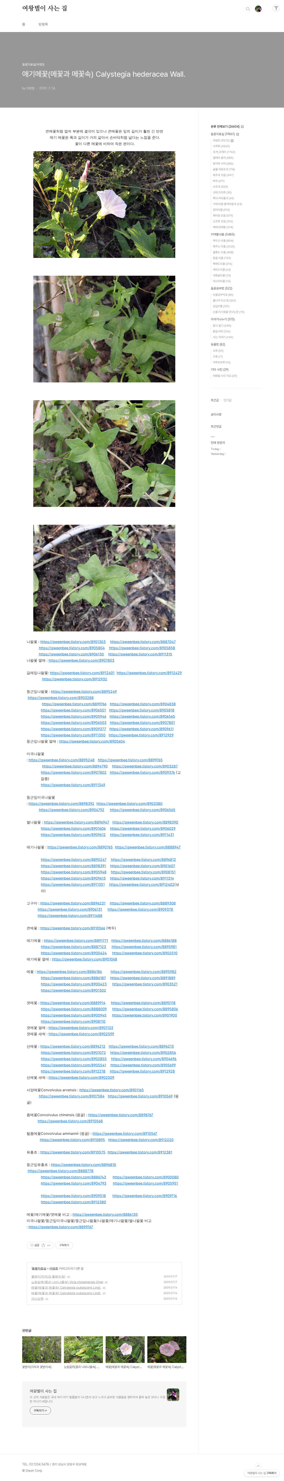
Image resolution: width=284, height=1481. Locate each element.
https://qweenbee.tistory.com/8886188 (144, 940)
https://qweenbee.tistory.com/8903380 (129, 803)
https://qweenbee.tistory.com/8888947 (148, 847)
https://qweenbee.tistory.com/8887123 (73, 946)
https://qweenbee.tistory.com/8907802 (73, 772)
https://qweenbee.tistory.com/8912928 (142, 1071)
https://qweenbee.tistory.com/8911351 (73, 884)
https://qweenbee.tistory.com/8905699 (143, 1065)
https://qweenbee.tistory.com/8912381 (140, 1152)
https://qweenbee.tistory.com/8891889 (142, 978)
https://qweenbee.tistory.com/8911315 (140, 654)
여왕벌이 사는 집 (44, 9)
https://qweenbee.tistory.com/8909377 (73, 729)
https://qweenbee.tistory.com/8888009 (74, 1009)
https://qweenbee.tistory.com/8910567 (125, 1133)
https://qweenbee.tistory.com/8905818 (141, 710)
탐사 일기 (222, 325)
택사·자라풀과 (223, 198)
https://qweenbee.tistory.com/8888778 (60, 1171)
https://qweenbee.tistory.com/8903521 (145, 984)
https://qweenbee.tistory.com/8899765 (130, 760)
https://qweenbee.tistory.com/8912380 (73, 1202)
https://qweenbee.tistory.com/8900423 (74, 984)
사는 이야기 (223, 337)
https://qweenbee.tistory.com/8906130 (71, 654)
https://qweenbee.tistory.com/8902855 (74, 1059)
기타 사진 (220, 369)
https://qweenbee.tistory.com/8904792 (71, 810)
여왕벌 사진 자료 (225, 376)
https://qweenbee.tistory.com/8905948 (73, 872)
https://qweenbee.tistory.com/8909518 (73, 1196)
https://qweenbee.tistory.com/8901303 (73, 641)
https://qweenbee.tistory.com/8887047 (143, 641)
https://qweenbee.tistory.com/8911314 (142, 878)
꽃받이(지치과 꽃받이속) (48, 1276)
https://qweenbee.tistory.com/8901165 (111, 1090)
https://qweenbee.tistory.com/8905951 (145, 1183)
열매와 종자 (223, 157)
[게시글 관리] (49, 1245)
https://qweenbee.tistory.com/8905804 (72, 648)
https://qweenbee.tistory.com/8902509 (81, 1077)
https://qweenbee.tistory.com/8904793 (73, 1183)
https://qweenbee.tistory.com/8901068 (84, 959)
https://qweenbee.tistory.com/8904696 (143, 1059)
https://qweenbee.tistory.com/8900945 (73, 1015)
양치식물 (221, 209)
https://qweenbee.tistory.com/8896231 (72, 903)
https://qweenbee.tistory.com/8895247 (73, 859)
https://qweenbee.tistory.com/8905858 (142, 648)
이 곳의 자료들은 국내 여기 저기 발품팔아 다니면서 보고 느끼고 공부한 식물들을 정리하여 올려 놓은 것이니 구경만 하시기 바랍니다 (97, 1399)
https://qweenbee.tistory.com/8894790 (75, 766)
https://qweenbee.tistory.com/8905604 (92, 741)
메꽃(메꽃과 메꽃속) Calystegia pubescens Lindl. (66, 1287)
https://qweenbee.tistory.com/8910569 (140, 1096)
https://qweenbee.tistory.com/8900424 (74, 953)
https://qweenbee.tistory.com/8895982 (143, 971)
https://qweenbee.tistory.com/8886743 (73, 1177)
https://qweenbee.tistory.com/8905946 (73, 716)
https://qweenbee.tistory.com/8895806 (145, 1009)
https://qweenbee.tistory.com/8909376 (142, 772)
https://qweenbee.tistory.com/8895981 (144, 946)
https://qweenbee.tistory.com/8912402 (141, 884)
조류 (218, 350)
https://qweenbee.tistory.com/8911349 (73, 785)
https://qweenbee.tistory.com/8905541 (73, 1065)
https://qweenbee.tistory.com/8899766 (74, 704)
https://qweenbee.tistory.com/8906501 (73, 710)
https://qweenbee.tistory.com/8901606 (73, 828)
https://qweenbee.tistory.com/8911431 (142, 834)
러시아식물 (222, 281)
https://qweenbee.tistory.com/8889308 (143, 903)
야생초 (53, 1268)
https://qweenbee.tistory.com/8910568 (70, 1121)
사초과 (220, 186)
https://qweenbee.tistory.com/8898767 (120, 1115)
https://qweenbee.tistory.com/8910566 (72, 928)
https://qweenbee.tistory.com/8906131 (70, 909)
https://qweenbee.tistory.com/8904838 (143, 704)
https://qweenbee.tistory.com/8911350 (73, 735)
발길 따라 (222, 331)
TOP (258, 1466)
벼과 (219, 181)
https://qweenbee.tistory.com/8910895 (72, 1139)
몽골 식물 (222, 258)
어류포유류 (222, 362)
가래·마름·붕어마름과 (227, 204)
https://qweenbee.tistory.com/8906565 (142, 716)
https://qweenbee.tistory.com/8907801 (142, 722)
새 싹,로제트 (224, 152)
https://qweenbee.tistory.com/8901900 (144, 1015)
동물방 (218, 344)
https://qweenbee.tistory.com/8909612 (73, 834)
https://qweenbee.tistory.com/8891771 (76, 940)
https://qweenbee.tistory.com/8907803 (81, 660)
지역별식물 (223, 234)
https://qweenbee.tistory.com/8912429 (149, 673)
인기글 (227, 400)
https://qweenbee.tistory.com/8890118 (143, 1003)
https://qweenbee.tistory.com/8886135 (105, 1214)
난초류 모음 (223, 221)
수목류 (221, 146)
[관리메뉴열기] (276, 7)
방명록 (43, 24)
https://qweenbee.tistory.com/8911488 (70, 915)
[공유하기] (43, 1245)
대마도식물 (222, 269)
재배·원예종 (223, 227)
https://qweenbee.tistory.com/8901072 (73, 1052)
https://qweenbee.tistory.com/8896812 (143, 859)
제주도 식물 (224, 246)
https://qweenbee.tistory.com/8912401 (82, 673)
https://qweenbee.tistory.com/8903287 (145, 766)
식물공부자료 (223, 294)
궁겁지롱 (221, 306)
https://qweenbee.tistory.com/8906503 (73, 722)
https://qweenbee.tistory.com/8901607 (142, 866)
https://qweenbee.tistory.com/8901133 (81, 1027)
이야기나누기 (223, 319)
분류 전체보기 (225, 126)
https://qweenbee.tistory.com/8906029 (143, 828)
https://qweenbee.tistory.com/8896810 (83, 1164)
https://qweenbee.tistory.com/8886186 (69, 971)
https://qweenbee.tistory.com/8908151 (143, 872)
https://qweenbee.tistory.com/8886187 (73, 978)
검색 (248, 9)
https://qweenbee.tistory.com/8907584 (72, 1096)
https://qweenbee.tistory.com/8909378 (140, 909)
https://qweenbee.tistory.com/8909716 (144, 1196)
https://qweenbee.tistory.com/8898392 (61, 803)
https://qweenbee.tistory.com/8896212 (72, 1046)
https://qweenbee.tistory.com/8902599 (81, 1034)
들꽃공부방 (221, 288)
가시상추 (37, 1298)
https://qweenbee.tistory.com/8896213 (141, 1046)
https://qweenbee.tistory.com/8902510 (145, 953)
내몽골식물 (222, 275)
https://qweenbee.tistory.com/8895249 (84, 691)
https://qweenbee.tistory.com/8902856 (143, 1052)
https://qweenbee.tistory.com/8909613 (73, 878)
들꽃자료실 (39, 1268)
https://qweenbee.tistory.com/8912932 (74, 679)
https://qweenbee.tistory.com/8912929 (141, 735)
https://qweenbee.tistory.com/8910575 (72, 1152)
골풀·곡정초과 (224, 169)
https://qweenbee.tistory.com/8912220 (141, 1139)
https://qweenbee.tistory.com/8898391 (73, 866)
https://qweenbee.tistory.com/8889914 (72, 1003)
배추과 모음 (223, 175)
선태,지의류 (222, 192)
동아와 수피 (223, 163)
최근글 (215, 400)
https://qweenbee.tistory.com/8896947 (76, 822)
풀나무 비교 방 (224, 300)
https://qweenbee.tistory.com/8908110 (73, 1021)
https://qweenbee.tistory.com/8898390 (145, 822)
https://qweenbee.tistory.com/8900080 (146, 1177)
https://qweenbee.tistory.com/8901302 (73, 990)
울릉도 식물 (223, 252)
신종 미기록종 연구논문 (229, 312)
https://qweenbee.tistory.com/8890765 (80, 847)
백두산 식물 (223, 240)
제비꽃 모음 (223, 215)
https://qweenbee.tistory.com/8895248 (62, 760)
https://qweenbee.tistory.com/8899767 (61, 1227)
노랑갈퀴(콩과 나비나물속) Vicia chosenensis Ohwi (67, 1282)
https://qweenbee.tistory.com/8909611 (141, 729)
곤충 (218, 356)
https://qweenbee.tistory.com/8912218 (73, 1071)
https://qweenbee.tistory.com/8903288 (61, 697)
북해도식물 (222, 263)
